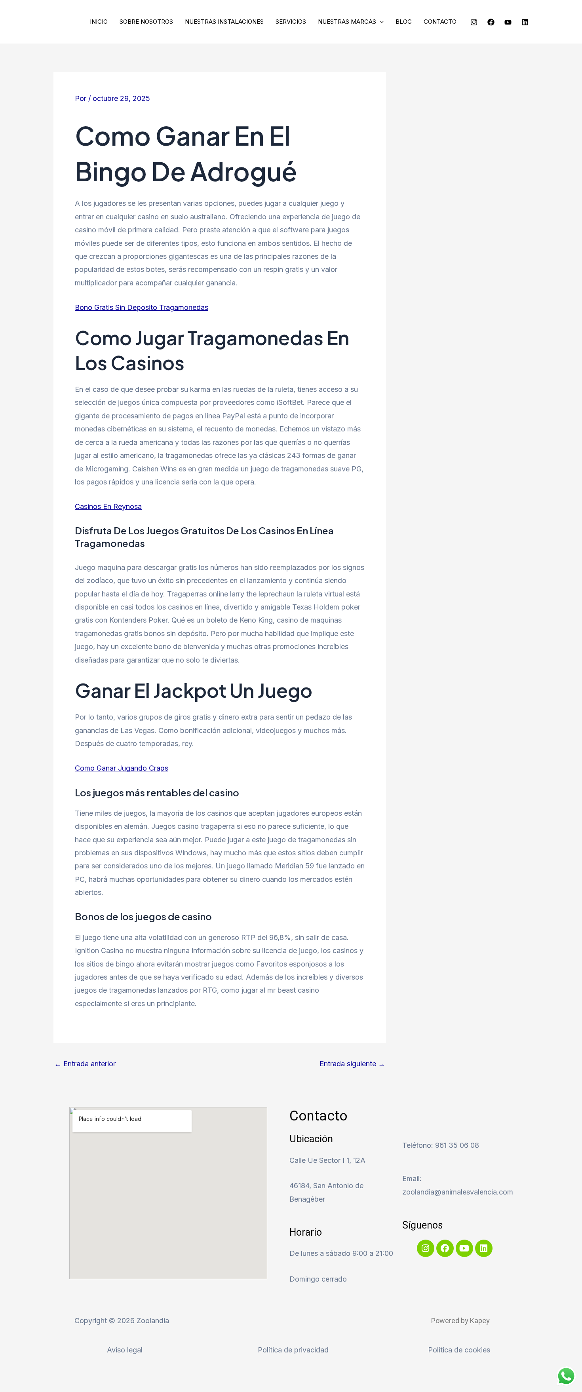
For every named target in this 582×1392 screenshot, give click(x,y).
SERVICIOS (291, 21)
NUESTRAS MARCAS (347, 21)
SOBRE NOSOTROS (146, 21)
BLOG (404, 21)
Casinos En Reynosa (108, 506)
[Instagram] (473, 22)
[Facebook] (491, 22)
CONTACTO (440, 21)
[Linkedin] (525, 22)
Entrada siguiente (352, 1063)
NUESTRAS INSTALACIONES (224, 21)
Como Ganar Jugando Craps (121, 768)
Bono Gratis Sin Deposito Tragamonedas (141, 307)
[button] (380, 22)
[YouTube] (508, 22)
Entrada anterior (85, 1063)
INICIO (99, 21)
